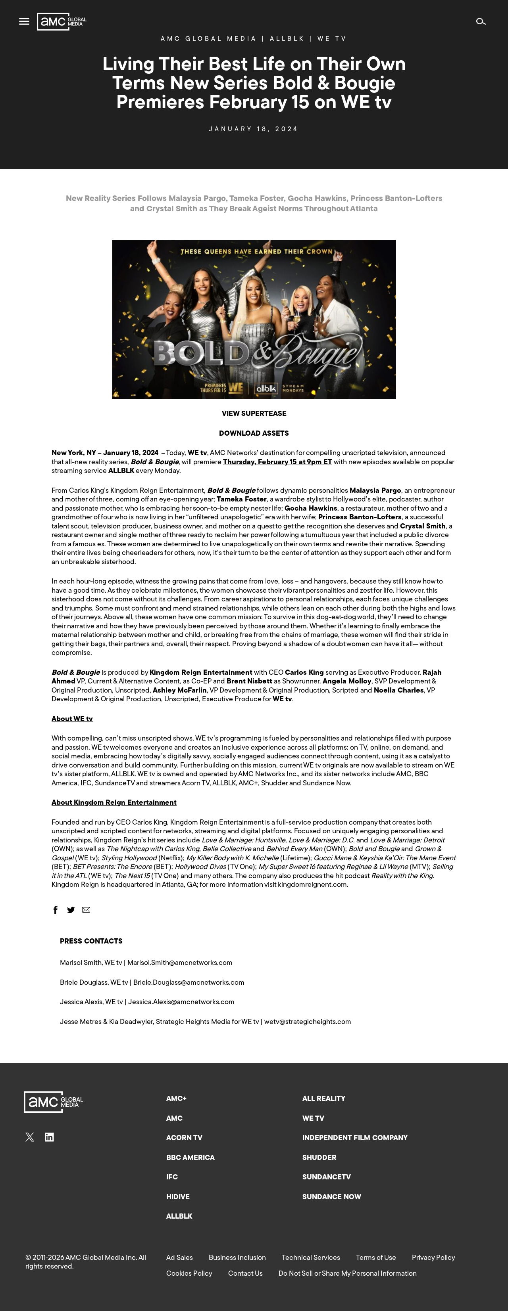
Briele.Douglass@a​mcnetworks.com (188, 983)
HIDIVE (178, 1197)
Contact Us (245, 1274)
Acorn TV (184, 1138)
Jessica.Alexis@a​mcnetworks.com (181, 1002)
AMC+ (176, 1099)
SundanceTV (326, 1177)
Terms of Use (376, 1258)
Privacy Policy (433, 1258)
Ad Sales (179, 1258)
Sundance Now (331, 1197)
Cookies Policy (189, 1274)
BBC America (190, 1158)
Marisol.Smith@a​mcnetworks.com (180, 963)
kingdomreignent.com (312, 885)
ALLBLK (179, 1217)
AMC (174, 1119)
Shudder (319, 1158)
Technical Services (311, 1258)
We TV (313, 1119)
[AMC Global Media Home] (62, 22)
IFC (172, 1177)
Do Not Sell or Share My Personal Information (348, 1274)
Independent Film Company (355, 1138)
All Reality (323, 1099)
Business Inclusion (237, 1258)
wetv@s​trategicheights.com (307, 1022)
